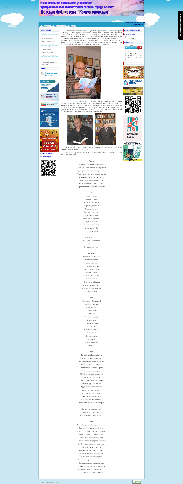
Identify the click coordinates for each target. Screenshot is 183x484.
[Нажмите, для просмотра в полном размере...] (83, 99)
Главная (47, 26)
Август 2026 (133, 45)
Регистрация (60, 26)
